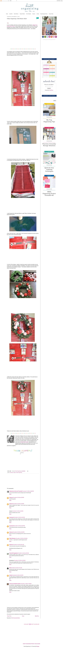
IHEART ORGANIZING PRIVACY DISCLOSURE (31, 643)
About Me (10, 13)
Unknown (11, 497)
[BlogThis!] (8, 471)
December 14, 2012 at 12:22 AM (21, 538)
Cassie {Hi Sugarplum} (13, 553)
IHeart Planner (16, 13)
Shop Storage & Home (43, 13)
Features (33, 13)
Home (7, 13)
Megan (15, 472)
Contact (38, 13)
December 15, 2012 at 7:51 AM (16, 567)
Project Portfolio (22, 13)
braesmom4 (11, 517)
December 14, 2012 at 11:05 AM (19, 560)
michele (10, 575)
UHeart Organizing (19, 472)
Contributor (11, 472)
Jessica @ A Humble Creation (14, 583)
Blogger (37, 646)
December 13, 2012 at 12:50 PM (28, 491)
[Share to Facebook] (10, 471)
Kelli (10, 567)
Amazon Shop (51, 13)
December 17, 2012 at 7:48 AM (26, 583)
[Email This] (7, 471)
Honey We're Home (24, 442)
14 (37, 17)
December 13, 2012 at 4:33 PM (18, 503)
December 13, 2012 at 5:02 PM (19, 517)
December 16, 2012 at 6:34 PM (17, 575)
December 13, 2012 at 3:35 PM (18, 497)
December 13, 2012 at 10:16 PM (18, 532)
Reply (10, 494)
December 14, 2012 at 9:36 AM (23, 553)
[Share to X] (9, 471)
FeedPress (51, 90)
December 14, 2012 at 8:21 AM (18, 544)
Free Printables (28, 13)
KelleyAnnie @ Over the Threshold (15, 491)
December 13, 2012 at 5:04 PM (19, 525)
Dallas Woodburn (12, 538)
